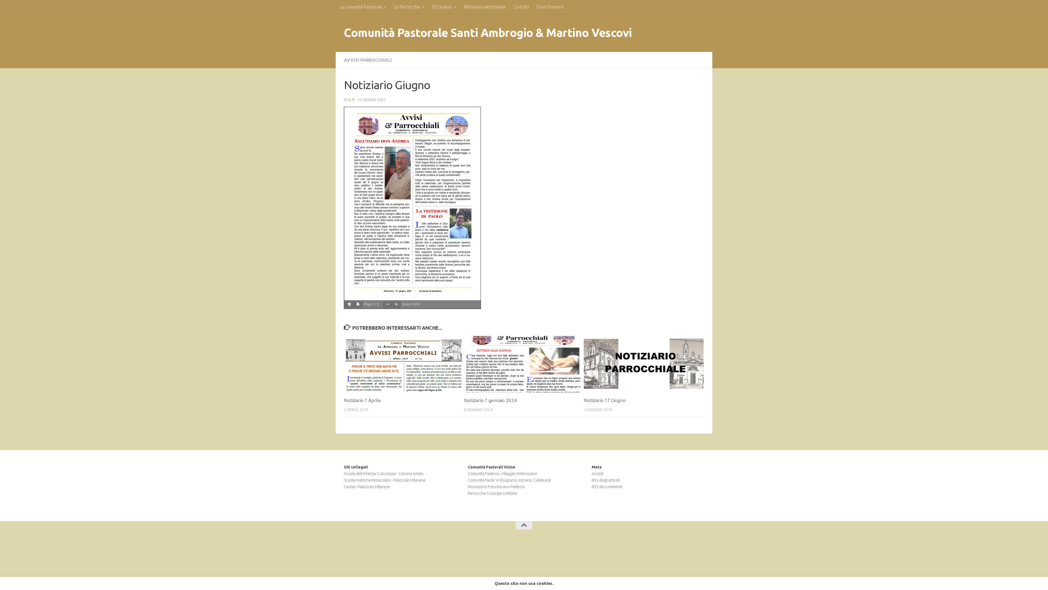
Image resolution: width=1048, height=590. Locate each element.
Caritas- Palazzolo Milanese (367, 487)
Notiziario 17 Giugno (605, 400)
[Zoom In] (396, 304)
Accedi (597, 473)
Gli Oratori (442, 6)
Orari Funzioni (550, 6)
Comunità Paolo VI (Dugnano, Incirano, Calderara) (509, 480)
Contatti (521, 6)
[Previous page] (349, 304)
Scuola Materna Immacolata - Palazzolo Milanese (384, 480)
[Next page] (358, 304)
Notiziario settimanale (485, 6)
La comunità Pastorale (361, 6)
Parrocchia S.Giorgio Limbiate (492, 493)
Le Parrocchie (407, 6)
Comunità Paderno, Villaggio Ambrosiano (502, 473)
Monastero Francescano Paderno (496, 487)
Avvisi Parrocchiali (368, 60)
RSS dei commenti (607, 487)
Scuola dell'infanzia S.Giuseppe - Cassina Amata (383, 473)
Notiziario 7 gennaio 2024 (490, 400)
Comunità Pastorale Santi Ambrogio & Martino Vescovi (488, 32)
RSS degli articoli (606, 480)
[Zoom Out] (387, 304)
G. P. (351, 100)
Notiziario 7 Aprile (362, 400)
